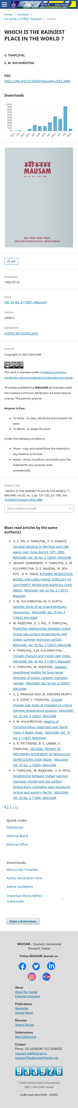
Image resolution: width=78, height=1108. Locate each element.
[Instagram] (31, 980)
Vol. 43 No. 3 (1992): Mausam (23, 19)
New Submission (25, 1036)
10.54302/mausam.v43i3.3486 (23, 500)
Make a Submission (23, 921)
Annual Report (24, 1012)
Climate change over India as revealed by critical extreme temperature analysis (42, 705)
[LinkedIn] (51, 969)
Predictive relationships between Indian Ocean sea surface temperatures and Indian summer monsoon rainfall (42, 634)
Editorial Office (17, 844)
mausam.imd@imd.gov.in (31, 1053)
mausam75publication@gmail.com (36, 1057)
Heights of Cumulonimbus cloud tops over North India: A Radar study (40, 727)
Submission (14, 827)
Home (8, 14)
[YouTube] (46, 980)
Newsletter (21, 1008)
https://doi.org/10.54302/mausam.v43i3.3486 (37, 81)
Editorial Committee (27, 996)
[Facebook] (22, 969)
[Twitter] (36, 969)
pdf (12, 261)
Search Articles (24, 1024)
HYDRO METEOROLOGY (21, 333)
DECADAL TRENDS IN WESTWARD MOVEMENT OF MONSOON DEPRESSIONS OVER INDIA (41, 754)
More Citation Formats (22, 508)
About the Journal (26, 992)
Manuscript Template (22, 869)
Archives (23, 14)
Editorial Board (17, 836)
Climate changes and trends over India (42, 656)
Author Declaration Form (24, 878)
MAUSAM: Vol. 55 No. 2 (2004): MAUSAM (42, 557)
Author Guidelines (20, 887)
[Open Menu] (4, 4)
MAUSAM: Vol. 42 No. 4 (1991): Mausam (41, 661)
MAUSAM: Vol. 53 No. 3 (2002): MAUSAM (42, 645)
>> (16, 807)
